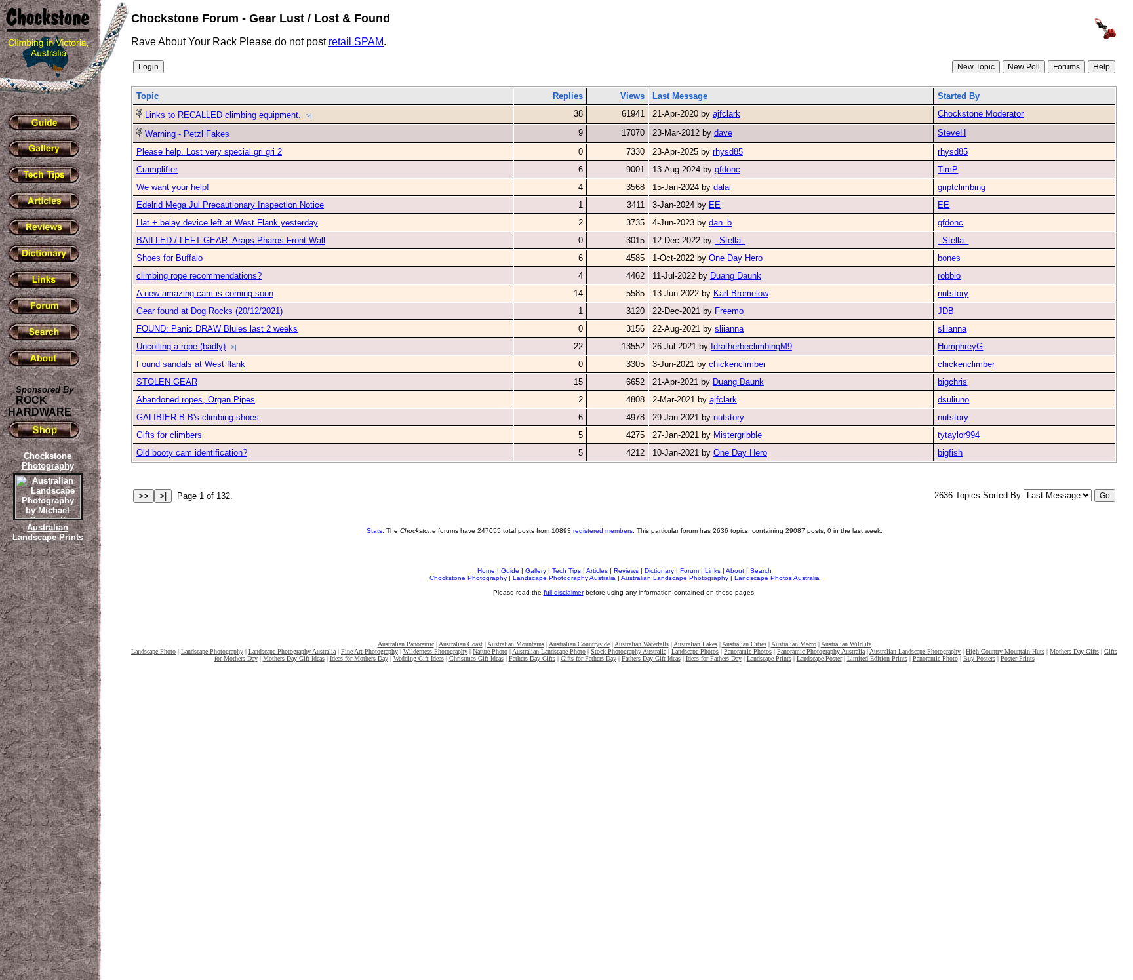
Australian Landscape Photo (549, 651)
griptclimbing (961, 187)
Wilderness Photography (435, 651)
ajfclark (726, 114)
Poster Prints (1018, 658)
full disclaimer (564, 592)
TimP (948, 169)
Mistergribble (737, 435)
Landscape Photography (212, 651)
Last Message (679, 96)
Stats (374, 530)
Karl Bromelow (740, 293)
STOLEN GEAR (166, 382)
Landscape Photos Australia (777, 577)
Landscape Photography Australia (564, 577)
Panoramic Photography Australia (821, 651)
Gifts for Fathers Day (588, 658)
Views (632, 96)
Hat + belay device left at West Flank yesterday (227, 222)
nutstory (953, 293)
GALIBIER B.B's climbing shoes (197, 417)
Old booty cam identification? (191, 453)
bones (949, 258)
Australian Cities (744, 644)
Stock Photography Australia (628, 651)
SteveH (952, 133)
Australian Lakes (695, 644)
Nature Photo (490, 651)
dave (723, 133)
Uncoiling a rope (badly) (181, 346)
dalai (722, 187)
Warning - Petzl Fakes (187, 134)
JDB (946, 311)
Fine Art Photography (369, 651)
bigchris (952, 382)
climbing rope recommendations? (199, 276)
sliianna (729, 329)
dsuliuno (953, 399)
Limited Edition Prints (877, 658)
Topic (147, 96)
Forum (689, 570)
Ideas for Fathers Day (714, 658)
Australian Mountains (515, 644)
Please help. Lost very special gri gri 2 (209, 152)
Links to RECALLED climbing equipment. (223, 115)
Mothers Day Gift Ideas (294, 658)
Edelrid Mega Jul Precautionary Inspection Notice (230, 205)
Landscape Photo (153, 651)
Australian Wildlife (846, 644)
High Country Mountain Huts (1005, 651)
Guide (510, 570)
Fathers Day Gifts (532, 658)
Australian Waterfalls (641, 644)
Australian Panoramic (406, 644)
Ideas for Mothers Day (359, 658)
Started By (959, 96)
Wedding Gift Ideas (418, 658)
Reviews (626, 570)
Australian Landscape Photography (674, 577)
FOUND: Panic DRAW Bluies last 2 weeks (217, 329)
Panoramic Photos (748, 651)
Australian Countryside (579, 644)
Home (486, 570)
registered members (603, 530)
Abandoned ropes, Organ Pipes (195, 399)
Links (713, 570)
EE (715, 205)
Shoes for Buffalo (169, 258)
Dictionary (659, 570)
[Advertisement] (46, 770)
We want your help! (172, 187)
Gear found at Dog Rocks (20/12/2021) (209, 311)
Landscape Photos (695, 651)
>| (309, 115)
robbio (949, 276)
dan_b (720, 222)
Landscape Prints (769, 658)
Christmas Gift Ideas (476, 658)
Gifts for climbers (169, 435)
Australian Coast (461, 644)
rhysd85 (728, 152)
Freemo (729, 311)
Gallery (535, 570)
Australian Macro (793, 644)
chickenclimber (737, 364)
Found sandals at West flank (190, 364)
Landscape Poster (819, 658)
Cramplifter (157, 169)
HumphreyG (960, 346)
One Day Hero (736, 258)
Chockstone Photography (468, 577)
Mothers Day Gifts (1074, 651)
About (735, 570)
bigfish (950, 453)
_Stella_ (730, 240)
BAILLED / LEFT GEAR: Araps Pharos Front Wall (230, 240)
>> (143, 496)
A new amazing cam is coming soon (204, 293)
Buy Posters (979, 658)
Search (761, 570)
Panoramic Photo (935, 658)
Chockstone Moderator (981, 114)
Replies (568, 96)
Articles (597, 570)
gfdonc (727, 169)
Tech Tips (566, 570)
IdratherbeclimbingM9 (751, 346)
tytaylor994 (959, 435)
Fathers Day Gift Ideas (651, 658)
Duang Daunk (735, 276)
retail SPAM (356, 41)
